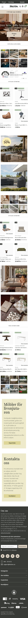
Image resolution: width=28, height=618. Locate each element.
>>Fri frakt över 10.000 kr (13, 12)
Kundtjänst (12, 496)
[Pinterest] (12, 556)
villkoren (14, 550)
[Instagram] (7, 556)
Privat (4, 2)
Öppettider (12, 443)
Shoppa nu (14, 34)
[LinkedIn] (17, 556)
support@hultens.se (9, 564)
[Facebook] (3, 556)
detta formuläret (5, 533)
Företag (11, 2)
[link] (14, 74)
